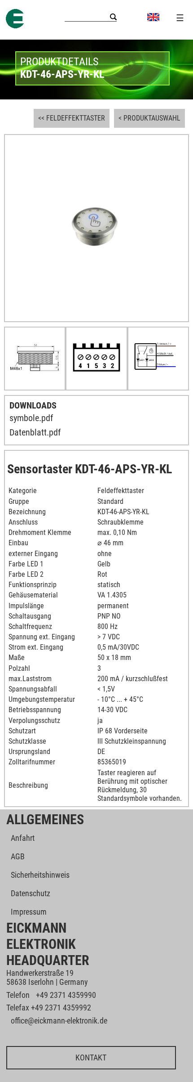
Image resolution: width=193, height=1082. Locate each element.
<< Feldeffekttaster (71, 118)
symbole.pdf (31, 418)
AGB (18, 856)
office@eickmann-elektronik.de (59, 1020)
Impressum (29, 911)
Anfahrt (23, 838)
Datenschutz (30, 893)
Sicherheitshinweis (40, 875)
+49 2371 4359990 (66, 995)
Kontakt (90, 1057)
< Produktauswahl (149, 118)
